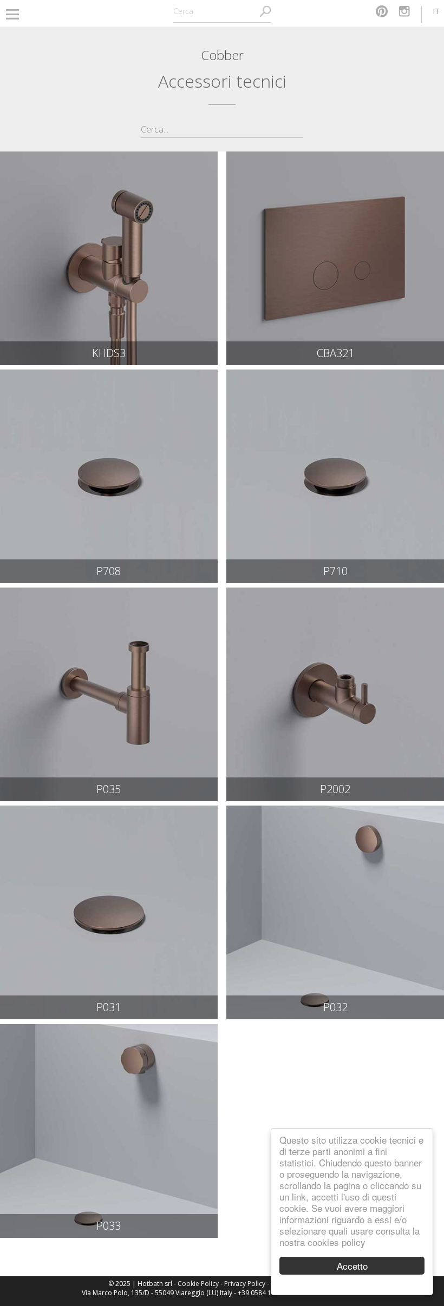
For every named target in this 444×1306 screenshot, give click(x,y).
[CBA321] (335, 258)
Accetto (352, 1265)
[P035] (109, 694)
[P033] (109, 1131)
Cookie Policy (198, 1283)
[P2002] (335, 694)
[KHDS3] (109, 258)
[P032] (335, 912)
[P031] (109, 912)
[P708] (109, 476)
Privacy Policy (244, 1283)
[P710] (335, 476)
